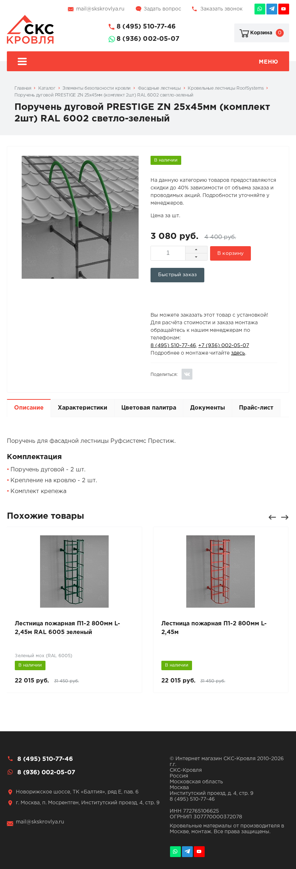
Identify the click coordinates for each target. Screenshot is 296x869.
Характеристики (82, 408)
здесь (238, 353)
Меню (268, 62)
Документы (207, 408)
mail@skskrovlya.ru (100, 9)
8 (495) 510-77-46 (146, 27)
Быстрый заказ (177, 275)
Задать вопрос (162, 9)
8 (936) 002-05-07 (148, 39)
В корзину (230, 253)
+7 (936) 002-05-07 (223, 345)
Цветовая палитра (148, 408)
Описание (29, 408)
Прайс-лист (256, 408)
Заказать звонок (221, 9)
